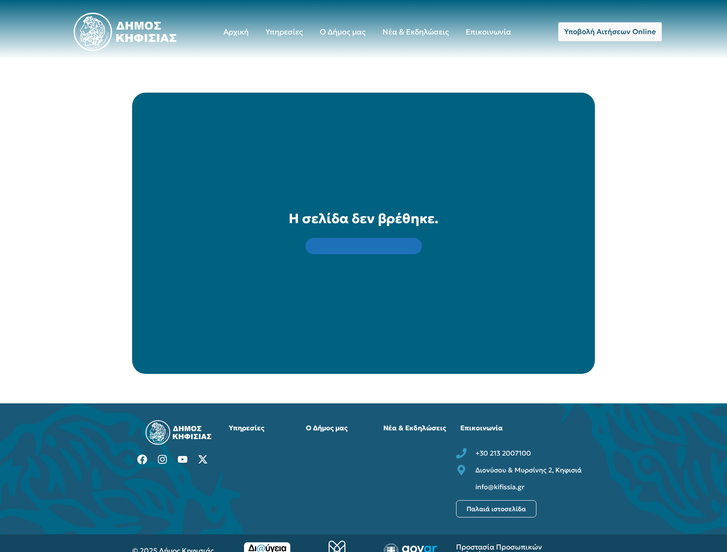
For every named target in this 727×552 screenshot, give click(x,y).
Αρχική (236, 32)
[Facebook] (142, 459)
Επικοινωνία (488, 32)
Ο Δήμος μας (343, 32)
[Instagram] (162, 459)
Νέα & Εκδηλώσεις (415, 32)
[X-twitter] (203, 459)
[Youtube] (182, 459)
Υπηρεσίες (284, 32)
